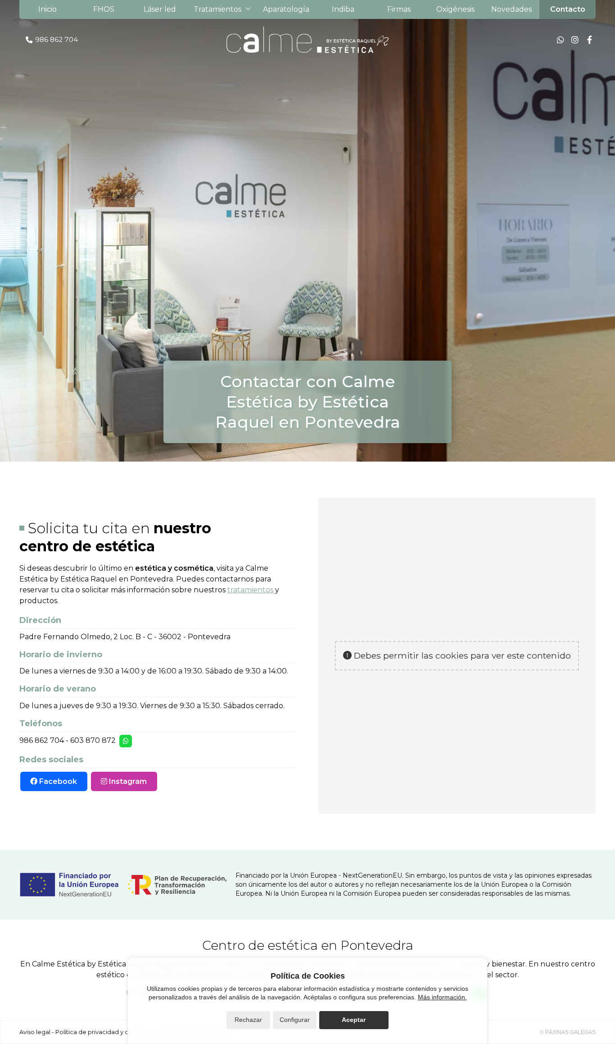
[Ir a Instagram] (575, 39)
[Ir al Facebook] (589, 39)
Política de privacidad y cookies (101, 1032)
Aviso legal (34, 1032)
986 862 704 (41, 740)
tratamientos (250, 590)
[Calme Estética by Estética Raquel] (307, 39)
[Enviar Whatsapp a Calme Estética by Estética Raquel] (560, 39)
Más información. (442, 997)
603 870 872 (93, 740)
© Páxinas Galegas (568, 1032)
